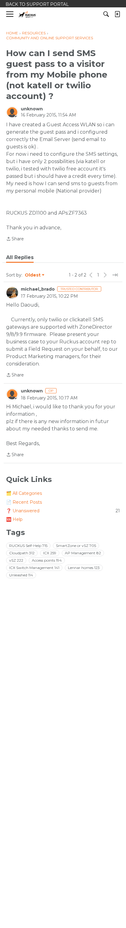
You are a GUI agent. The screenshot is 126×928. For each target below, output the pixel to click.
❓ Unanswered (63, 511)
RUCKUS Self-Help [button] (28, 545)
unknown (32, 109)
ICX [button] (49, 553)
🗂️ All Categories (24, 493)
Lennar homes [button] (84, 567)
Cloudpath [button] (22, 553)
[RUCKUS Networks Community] (27, 14)
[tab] (19, 257)
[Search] (106, 14)
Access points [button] (47, 560)
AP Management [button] (83, 553)
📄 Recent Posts (24, 502)
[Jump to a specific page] (115, 275)
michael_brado (38, 289)
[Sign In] (117, 14)
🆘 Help (14, 519)
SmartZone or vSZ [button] (76, 545)
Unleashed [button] (21, 575)
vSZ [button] (16, 560)
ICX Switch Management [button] (34, 567)
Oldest (33, 275)
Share (15, 239)
